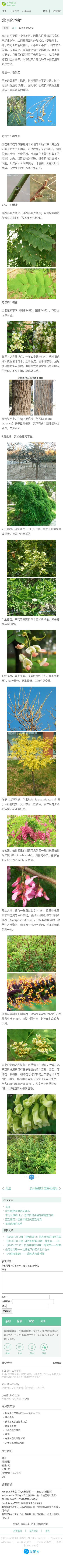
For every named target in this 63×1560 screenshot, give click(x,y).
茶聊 (8, 1321)
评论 (4, 1269)
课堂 (31, 1321)
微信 (4, 1458)
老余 (4, 1384)
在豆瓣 (26, 1399)
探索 (19, 1321)
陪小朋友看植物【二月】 (16, 1421)
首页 (4, 11)
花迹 (7, 1206)
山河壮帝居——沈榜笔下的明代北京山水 (27, 1249)
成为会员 (33, 1530)
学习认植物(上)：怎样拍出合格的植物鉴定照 (29, 1215)
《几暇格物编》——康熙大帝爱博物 (24, 1253)
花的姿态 (9, 1417)
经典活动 (26, 11)
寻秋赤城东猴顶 (12, 1430)
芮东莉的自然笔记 (39, 1523)
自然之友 (25, 1523)
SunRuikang (8, 1503)
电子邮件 (7, 1301)
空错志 (16, 1523)
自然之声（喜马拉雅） (12, 1473)
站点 (4, 1306)
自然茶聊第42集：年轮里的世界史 (39, 1495)
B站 (3, 1476)
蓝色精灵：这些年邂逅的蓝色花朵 (23, 1219)
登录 (45, 11)
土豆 (14, 27)
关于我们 (17, 1530)
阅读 (43, 1321)
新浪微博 (6, 1461)
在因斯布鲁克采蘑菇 (28, 1499)
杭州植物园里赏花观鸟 (17, 1210)
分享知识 (14, 11)
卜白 (4, 1370)
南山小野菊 (10, 1426)
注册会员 (57, 11)
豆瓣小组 (6, 1465)
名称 (5, 1297)
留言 (48, 1530)
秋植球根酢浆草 (13, 1223)
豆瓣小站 (6, 1469)
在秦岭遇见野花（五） (15, 1438)
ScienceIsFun (8, 1495)
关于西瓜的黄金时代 (14, 1442)
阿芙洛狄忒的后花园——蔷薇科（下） (23, 1413)
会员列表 (57, 1363)
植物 (6, 27)
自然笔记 (6, 1499)
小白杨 (5, 1395)
